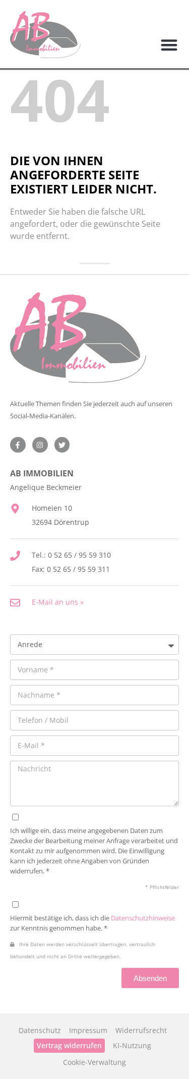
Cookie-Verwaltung (94, 1062)
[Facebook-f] (18, 445)
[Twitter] (62, 445)
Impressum (88, 1030)
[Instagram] (40, 445)
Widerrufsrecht (141, 1030)
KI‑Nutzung (132, 1045)
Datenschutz (40, 1030)
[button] (169, 45)
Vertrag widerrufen (69, 1045)
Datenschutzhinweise (143, 917)
